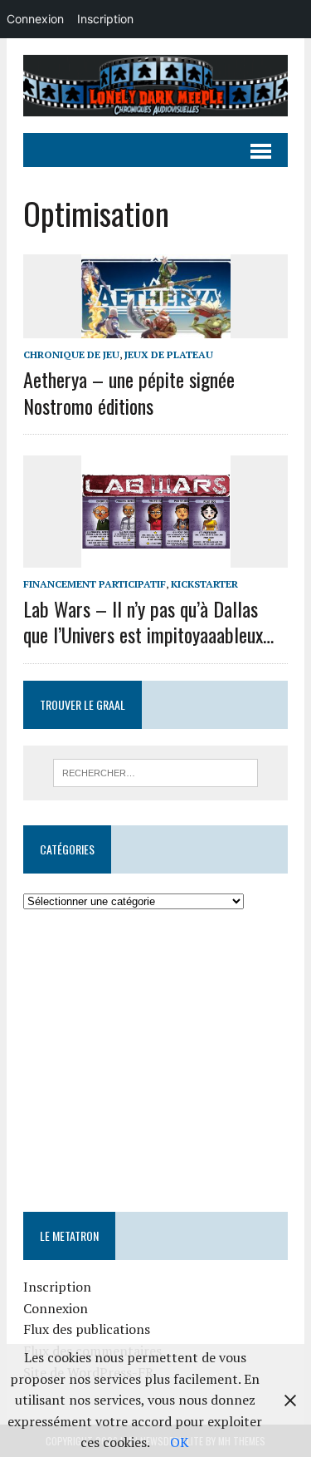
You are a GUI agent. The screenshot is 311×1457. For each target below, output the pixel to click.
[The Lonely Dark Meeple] (155, 85)
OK (179, 1442)
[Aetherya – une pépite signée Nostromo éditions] (156, 327)
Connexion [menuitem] (35, 19)
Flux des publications (86, 1329)
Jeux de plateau (168, 354)
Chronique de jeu (71, 354)
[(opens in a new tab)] (128, 961)
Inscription (57, 1286)
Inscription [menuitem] (105, 19)
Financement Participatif (94, 584)
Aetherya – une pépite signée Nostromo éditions (129, 392)
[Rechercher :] (155, 771)
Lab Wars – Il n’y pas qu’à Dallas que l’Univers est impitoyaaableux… (148, 621)
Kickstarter (204, 584)
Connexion (55, 1308)
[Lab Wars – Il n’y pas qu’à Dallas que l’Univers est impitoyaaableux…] (156, 556)
